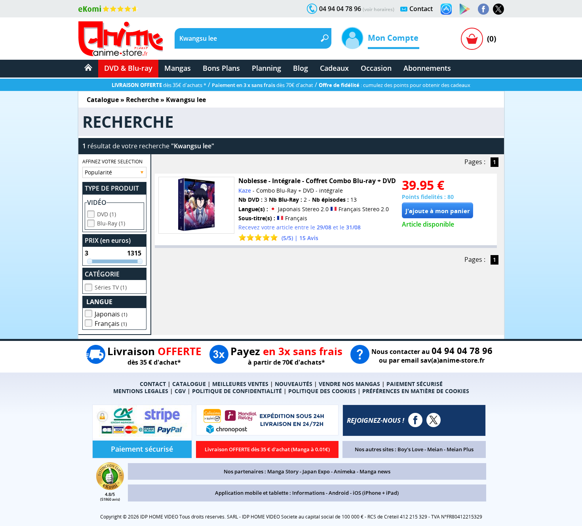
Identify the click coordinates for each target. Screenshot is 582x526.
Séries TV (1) (111, 287)
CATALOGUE (189, 384)
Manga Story (283, 471)
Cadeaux (334, 68)
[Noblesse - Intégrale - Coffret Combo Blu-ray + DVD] (196, 205)
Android (339, 492)
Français (111, 323)
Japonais (111, 314)
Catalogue (103, 99)
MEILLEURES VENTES (240, 384)
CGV (180, 391)
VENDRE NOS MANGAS (349, 384)
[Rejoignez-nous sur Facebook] (483, 9)
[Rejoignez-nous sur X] (498, 9)
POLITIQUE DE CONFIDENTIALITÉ (237, 391)
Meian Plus (460, 449)
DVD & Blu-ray (128, 68)
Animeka (345, 471)
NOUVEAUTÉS (293, 384)
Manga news (374, 471)
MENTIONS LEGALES (140, 391)
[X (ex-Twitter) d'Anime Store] (433, 420)
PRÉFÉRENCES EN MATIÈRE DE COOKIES (415, 391)
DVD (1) (106, 214)
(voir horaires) (378, 9)
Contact (421, 8)
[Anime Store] (120, 38)
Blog (300, 68)
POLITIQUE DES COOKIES (322, 391)
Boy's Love (410, 449)
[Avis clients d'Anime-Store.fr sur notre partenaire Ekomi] (108, 9)
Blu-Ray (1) (111, 223)
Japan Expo (316, 471)
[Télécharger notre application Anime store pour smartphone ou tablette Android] (465, 9)
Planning (266, 68)
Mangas (177, 68)
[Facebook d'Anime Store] (415, 420)
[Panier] (472, 39)
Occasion (376, 68)
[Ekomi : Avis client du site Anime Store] (110, 487)
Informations (308, 492)
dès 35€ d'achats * (159, 85)
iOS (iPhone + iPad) (376, 492)
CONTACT (153, 384)
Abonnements (427, 68)
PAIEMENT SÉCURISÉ (414, 384)
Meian (435, 449)
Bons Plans (221, 68)
